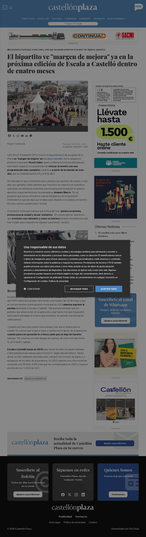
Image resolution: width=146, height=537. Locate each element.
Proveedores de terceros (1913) (98, 262)
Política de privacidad (58, 281)
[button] (32, 289)
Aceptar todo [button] (109, 288)
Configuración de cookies (36, 281)
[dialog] (73, 268)
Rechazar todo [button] (79, 288)
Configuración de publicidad (49, 277)
